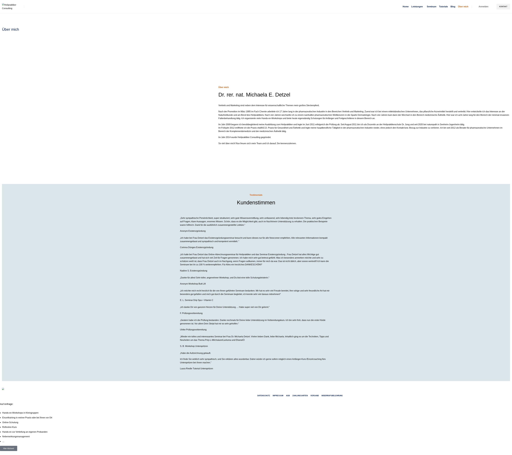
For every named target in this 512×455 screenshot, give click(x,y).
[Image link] (23, 389)
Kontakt (503, 7)
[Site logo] (11, 6)
